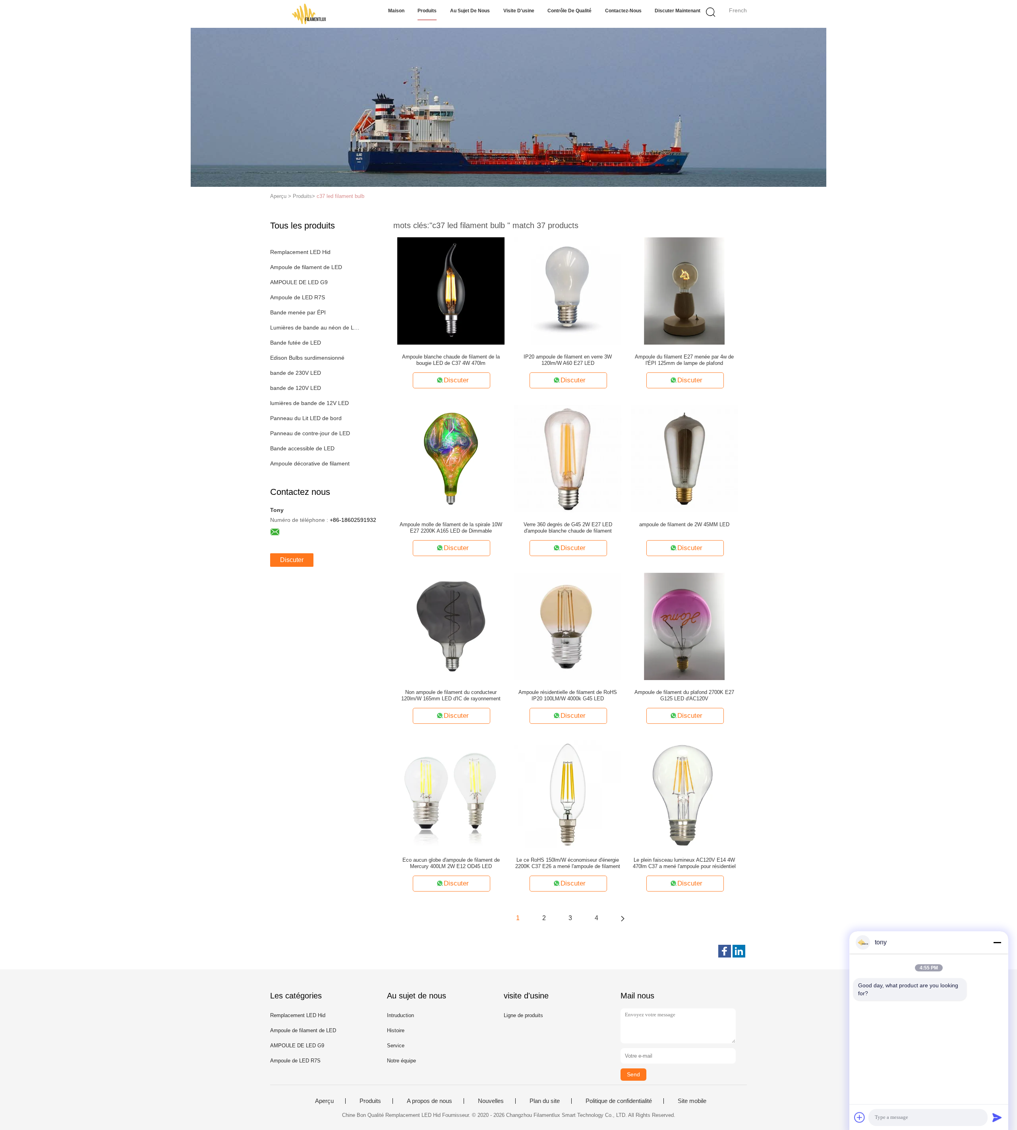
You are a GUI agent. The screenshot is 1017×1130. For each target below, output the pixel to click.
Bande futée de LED (295, 342)
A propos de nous (429, 1101)
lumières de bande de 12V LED (309, 403)
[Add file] (859, 1117)
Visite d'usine (518, 11)
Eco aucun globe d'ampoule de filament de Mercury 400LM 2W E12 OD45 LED (451, 863)
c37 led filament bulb (340, 196)
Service (395, 1046)
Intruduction (400, 1015)
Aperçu (324, 1101)
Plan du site (545, 1101)
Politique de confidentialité (619, 1101)
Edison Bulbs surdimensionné (307, 358)
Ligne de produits (523, 1015)
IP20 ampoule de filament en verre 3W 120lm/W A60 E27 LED (568, 360)
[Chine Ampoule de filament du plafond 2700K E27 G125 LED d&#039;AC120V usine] (684, 626)
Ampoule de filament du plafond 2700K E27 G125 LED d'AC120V (684, 695)
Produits (427, 11)
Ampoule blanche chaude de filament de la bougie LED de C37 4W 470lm (451, 360)
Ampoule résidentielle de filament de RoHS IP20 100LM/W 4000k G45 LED (567, 695)
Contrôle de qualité (569, 11)
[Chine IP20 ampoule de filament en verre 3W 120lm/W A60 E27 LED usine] (567, 291)
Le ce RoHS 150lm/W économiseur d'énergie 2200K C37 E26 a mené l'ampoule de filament (567, 863)
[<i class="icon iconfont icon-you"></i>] (622, 918)
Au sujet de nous (470, 11)
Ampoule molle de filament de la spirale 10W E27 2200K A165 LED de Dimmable (451, 527)
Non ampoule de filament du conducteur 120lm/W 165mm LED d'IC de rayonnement (451, 695)
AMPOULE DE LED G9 (299, 282)
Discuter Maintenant (677, 11)
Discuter (292, 559)
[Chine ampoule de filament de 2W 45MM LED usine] (684, 458)
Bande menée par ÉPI (298, 312)
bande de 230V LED (295, 373)
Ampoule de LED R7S (297, 297)
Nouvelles (491, 1101)
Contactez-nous (623, 11)
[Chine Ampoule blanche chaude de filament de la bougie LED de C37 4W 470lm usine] (451, 291)
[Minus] (997, 942)
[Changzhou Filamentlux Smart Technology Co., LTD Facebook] (724, 951)
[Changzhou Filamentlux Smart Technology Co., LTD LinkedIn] (739, 951)
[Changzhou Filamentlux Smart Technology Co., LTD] (309, 14)
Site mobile (692, 1101)
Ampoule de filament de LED (306, 267)
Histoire (395, 1030)
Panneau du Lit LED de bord (306, 418)
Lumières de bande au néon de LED (315, 327)
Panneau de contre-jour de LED (310, 433)
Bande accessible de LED (302, 448)
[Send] (997, 1117)
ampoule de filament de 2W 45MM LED (684, 524)
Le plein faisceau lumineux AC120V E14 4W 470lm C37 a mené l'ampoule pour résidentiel (684, 863)
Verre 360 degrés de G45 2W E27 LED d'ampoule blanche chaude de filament (568, 527)
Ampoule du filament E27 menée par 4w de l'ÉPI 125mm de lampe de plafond (684, 360)
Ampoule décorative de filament (310, 463)
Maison (396, 11)
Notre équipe (401, 1061)
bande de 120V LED (295, 388)
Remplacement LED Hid (300, 252)
